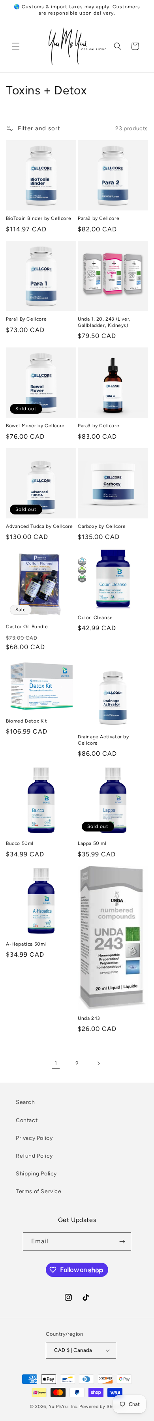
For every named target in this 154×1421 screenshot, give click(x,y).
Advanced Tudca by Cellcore (39, 526)
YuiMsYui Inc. (64, 1406)
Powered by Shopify (101, 1406)
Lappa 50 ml (92, 843)
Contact (27, 1120)
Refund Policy (34, 1156)
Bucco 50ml (20, 843)
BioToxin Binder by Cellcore (38, 218)
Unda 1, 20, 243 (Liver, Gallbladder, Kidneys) (104, 322)
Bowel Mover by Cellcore (35, 425)
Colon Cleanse (95, 617)
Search (25, 1102)
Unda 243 (89, 1018)
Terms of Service (39, 1191)
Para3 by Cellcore (98, 425)
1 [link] (55, 1063)
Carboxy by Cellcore (102, 526)
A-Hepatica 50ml (26, 944)
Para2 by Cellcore (98, 218)
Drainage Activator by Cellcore (103, 740)
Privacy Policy (34, 1138)
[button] (15, 46)
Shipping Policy (36, 1173)
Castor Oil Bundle (27, 626)
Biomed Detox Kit (26, 721)
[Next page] (98, 1063)
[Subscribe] (122, 1241)
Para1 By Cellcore (26, 319)
